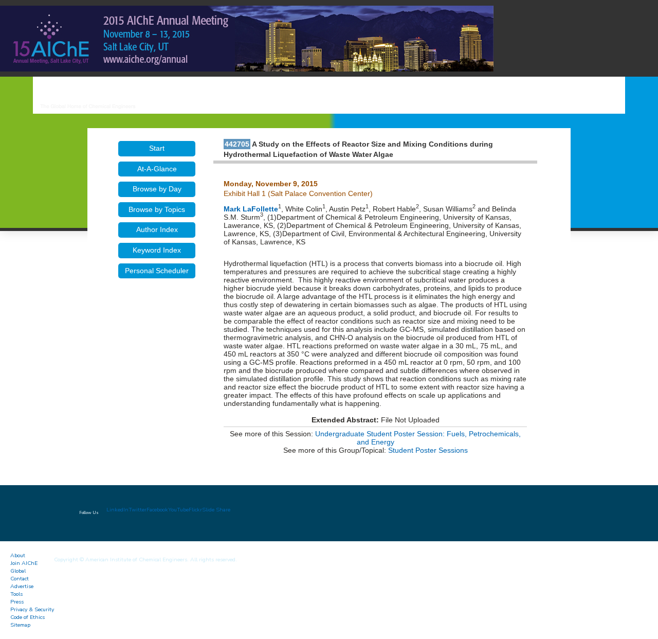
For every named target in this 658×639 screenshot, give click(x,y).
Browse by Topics (157, 209)
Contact (19, 578)
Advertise (21, 586)
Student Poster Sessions (428, 450)
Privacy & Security (32, 609)
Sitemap (20, 625)
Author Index (157, 229)
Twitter (138, 509)
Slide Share (216, 509)
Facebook (157, 509)
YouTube (178, 509)
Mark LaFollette (251, 209)
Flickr (195, 509)
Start (156, 148)
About (17, 555)
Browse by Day (157, 189)
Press (17, 602)
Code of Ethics (27, 617)
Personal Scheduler (157, 271)
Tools (16, 594)
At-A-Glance (157, 169)
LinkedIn (117, 509)
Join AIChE (24, 563)
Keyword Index (157, 250)
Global (18, 571)
